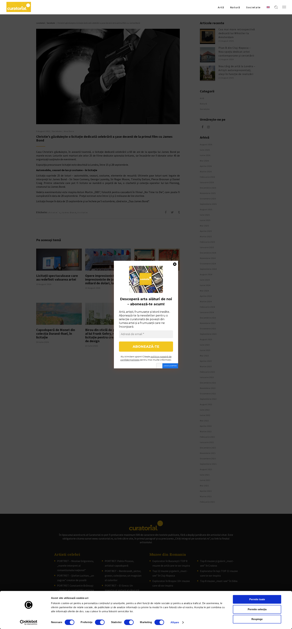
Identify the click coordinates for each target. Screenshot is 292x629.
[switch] (100, 622)
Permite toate (257, 599)
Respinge (257, 619)
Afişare (175, 622)
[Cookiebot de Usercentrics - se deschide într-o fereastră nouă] (28, 622)
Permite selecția (257, 609)
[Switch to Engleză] (268, 7)
